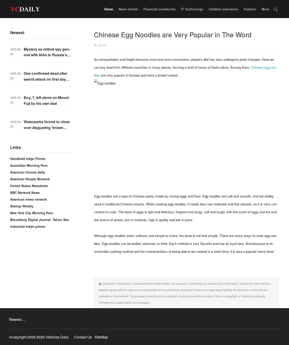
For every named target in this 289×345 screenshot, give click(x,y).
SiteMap (101, 337)
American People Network (30, 179)
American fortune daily (27, 172)
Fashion (250, 9)
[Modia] (25, 9)
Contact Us (83, 337)
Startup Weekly (21, 206)
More (265, 9)
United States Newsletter (29, 185)
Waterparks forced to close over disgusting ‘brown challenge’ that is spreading (47, 127)
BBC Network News (25, 192)
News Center (128, 9)
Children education (223, 9)
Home (108, 9)
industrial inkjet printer (27, 226)
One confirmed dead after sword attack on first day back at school (45, 79)
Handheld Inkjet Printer (28, 158)
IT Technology (192, 9)
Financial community (159, 9)
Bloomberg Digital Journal (30, 219)
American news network (28, 199)
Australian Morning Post (29, 165)
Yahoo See (61, 219)
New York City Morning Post (31, 213)
